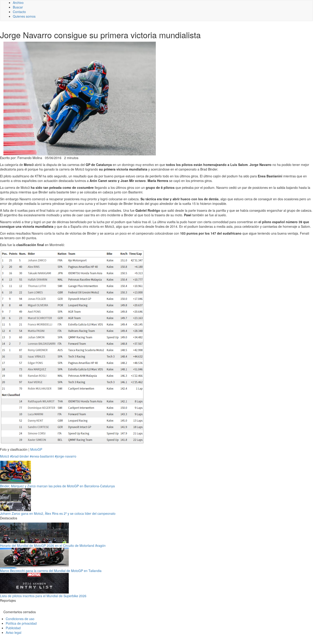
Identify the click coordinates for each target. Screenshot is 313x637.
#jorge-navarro (65, 456)
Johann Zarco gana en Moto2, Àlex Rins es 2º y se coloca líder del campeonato (57, 513)
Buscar (18, 7)
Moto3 (4, 456)
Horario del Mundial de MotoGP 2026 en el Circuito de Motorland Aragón (53, 545)
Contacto (19, 11)
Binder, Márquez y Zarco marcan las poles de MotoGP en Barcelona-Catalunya (57, 486)
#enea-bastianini (42, 456)
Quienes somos (24, 16)
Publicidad (13, 628)
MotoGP (36, 449)
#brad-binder (19, 456)
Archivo (18, 2)
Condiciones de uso (20, 618)
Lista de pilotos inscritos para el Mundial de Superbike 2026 (43, 596)
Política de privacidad (21, 623)
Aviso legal (13, 632)
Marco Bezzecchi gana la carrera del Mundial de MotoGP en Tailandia (51, 570)
